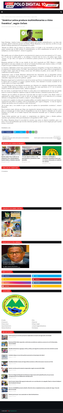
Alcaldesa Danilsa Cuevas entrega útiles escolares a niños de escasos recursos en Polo (31, 361)
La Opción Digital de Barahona (39, 326)
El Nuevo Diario (5, 324)
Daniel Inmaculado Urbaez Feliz (9, 26)
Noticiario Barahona (6, 328)
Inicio (3, 16)
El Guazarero (5, 322)
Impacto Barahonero (6, 326)
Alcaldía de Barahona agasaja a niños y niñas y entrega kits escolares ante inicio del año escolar (33, 348)
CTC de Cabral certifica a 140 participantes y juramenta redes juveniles (31, 158)
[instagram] (16, 282)
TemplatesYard (13, 411)
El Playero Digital (36, 324)
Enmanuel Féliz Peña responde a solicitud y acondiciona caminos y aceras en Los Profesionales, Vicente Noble (33, 342)
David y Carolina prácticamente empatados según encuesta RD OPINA (26, 368)
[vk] (46, 282)
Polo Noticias (35, 328)
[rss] (16, 279)
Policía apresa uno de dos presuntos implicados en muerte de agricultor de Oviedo (30, 335)
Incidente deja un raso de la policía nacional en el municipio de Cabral (26, 355)
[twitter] (46, 276)
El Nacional (34, 322)
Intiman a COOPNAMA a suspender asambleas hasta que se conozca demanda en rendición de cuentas (51, 159)
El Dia (33, 320)
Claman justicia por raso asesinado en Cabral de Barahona (23, 394)
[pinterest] (46, 279)
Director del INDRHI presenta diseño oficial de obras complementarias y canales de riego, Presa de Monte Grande (34, 388)
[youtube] (16, 286)
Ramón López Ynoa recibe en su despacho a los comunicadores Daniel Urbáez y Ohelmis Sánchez (11, 158)
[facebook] (16, 276)
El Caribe (4, 320)
